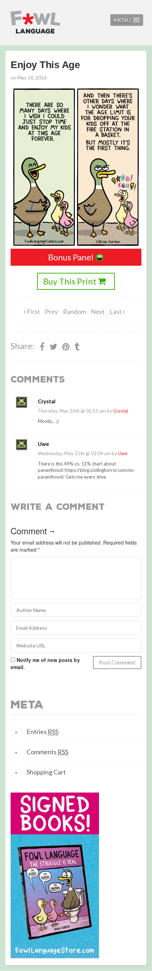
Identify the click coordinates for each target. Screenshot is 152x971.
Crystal (120, 411)
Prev (51, 311)
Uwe (122, 453)
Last (116, 311)
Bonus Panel (70, 257)
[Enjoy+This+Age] (66, 347)
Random (74, 311)
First (33, 311)
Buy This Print (70, 281)
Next (98, 311)
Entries (42, 731)
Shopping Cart (46, 772)
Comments (47, 752)
